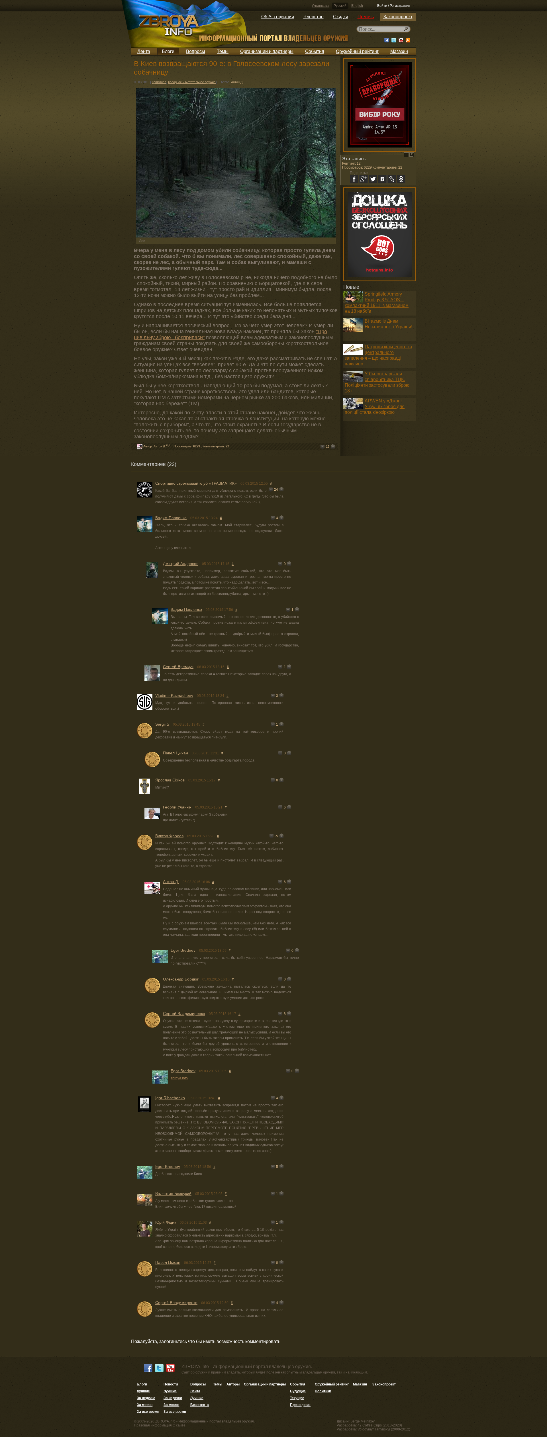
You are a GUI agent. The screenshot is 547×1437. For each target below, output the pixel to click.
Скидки (340, 16)
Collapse (406, 154)
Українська (320, 6)
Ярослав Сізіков (170, 780)
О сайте (179, 1425)
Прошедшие (300, 1405)
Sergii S (162, 724)
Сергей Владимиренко (184, 1013)
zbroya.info (179, 1078)
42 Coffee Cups (370, 1425)
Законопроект (398, 16)
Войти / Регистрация (393, 6)
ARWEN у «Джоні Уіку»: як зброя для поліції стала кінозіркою (375, 406)
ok (401, 179)
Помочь (366, 16)
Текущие (297, 1398)
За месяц (144, 1405)
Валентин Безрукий (173, 1193)
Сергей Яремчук (178, 666)
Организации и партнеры (266, 51)
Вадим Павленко (171, 517)
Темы (222, 51)
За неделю (146, 1398)
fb (354, 179)
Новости (171, 1384)
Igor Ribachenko (170, 1098)
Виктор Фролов (169, 836)
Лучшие (143, 1391)
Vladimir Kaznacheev (174, 695)
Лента (143, 51)
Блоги (168, 51)
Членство (313, 16)
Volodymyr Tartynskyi (374, 1429)
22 (227, 446)
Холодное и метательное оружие (192, 82)
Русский (340, 6)
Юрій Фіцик (165, 1222)
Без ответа (199, 1405)
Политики (323, 1391)
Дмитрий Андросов (180, 563)
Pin (411, 154)
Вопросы (195, 51)
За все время (148, 1412)
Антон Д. (237, 82)
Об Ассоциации (277, 16)
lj (391, 179)
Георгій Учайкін (177, 807)
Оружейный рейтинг (357, 51)
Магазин (399, 51)
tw (373, 179)
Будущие (298, 1391)
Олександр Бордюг (181, 979)
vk (382, 179)
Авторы (233, 1384)
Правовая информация (153, 1425)
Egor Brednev (183, 950)
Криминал (159, 82)
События (314, 51)
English (357, 6)
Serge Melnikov (362, 1421)
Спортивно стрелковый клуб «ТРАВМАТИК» (196, 483)
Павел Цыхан (175, 753)
